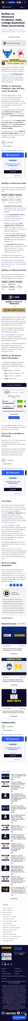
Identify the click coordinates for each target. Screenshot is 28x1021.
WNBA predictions (8, 910)
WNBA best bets (7, 932)
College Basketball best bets (12, 335)
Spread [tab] (7, 392)
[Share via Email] (10, 585)
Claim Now (13, 171)
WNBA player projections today (11, 927)
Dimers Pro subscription (9, 925)
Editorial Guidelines (20, 976)
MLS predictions (7, 908)
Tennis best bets (7, 923)
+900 (7, 237)
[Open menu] (24, 2)
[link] (2, 964)
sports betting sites (7, 262)
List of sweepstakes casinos (10, 938)
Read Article (14, 653)
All (3, 142)
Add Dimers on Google (14, 37)
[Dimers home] (3, 2)
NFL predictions (7, 914)
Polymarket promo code (9, 916)
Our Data (4, 978)
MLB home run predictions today (12, 936)
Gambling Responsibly (8, 976)
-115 (20, 406)
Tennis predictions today (9, 921)
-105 (18, 220)
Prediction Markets (7, 146)
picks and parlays (18, 573)
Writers (4, 971)
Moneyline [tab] (22, 392)
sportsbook (10, 135)
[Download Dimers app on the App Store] (7, 955)
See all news (14, 898)
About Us (4, 968)
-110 (17, 248)
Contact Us (18, 968)
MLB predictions (7, 912)
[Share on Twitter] (14, 585)
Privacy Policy (18, 971)
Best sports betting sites (9, 934)
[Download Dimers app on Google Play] (7, 958)
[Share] (21, 585)
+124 (20, 401)
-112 (17, 208)
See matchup (14, 414)
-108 (18, 252)
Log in (6, 2)
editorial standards (9, 522)
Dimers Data (16, 43)
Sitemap (17, 973)
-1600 (6, 227)
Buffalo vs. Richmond (15, 76)
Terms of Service (6, 973)
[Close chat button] (26, 1015)
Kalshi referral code (8, 919)
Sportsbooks (10, 142)
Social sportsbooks (8, 940)
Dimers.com (5, 74)
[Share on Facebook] (17, 585)
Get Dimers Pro (12, 2)
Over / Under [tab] (14, 392)
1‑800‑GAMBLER (15, 983)
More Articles (21, 623)
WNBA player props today (10, 929)
